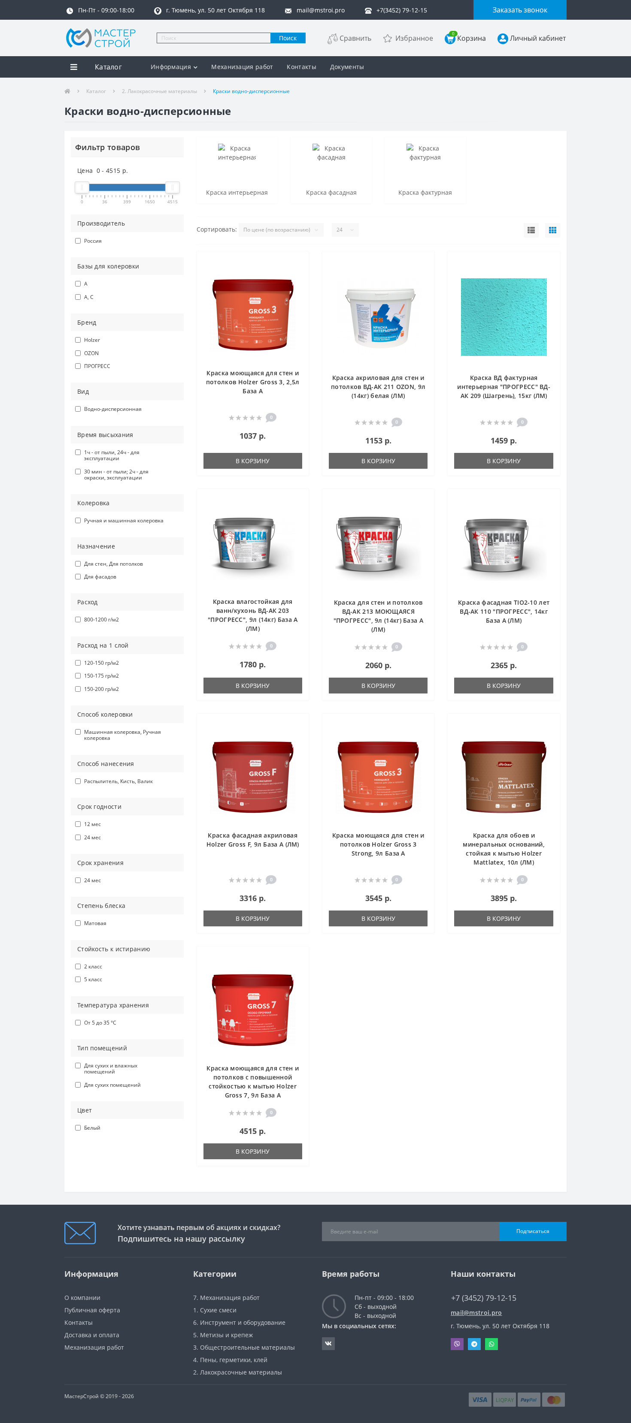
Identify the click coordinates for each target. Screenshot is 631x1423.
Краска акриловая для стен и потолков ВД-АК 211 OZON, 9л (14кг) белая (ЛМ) (378, 387)
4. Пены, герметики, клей (230, 1360)
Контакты (301, 67)
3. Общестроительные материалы (244, 1347)
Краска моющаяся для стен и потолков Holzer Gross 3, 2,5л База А (253, 382)
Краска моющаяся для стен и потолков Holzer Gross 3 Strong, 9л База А (378, 844)
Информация (171, 67)
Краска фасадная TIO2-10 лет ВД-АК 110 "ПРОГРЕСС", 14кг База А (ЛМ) (503, 611)
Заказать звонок (520, 10)
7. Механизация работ (226, 1297)
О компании (82, 1297)
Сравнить (355, 38)
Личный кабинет (538, 38)
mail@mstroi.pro (476, 1312)
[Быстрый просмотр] (297, 288)
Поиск (288, 38)
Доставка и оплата (91, 1335)
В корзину (253, 461)
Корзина (469, 38)
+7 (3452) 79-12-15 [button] (483, 1298)
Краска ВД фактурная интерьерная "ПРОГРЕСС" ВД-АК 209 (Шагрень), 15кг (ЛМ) (503, 387)
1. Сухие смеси (215, 1310)
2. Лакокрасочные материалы (159, 91)
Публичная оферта (92, 1310)
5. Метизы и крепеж (223, 1335)
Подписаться (532, 1231)
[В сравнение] (298, 275)
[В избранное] (298, 263)
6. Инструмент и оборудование (239, 1322)
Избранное (414, 38)
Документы (347, 67)
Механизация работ (242, 67)
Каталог (96, 91)
